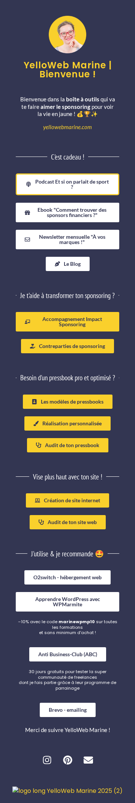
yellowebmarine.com (67, 127)
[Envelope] (88, 759)
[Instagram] (47, 759)
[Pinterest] (67, 759)
